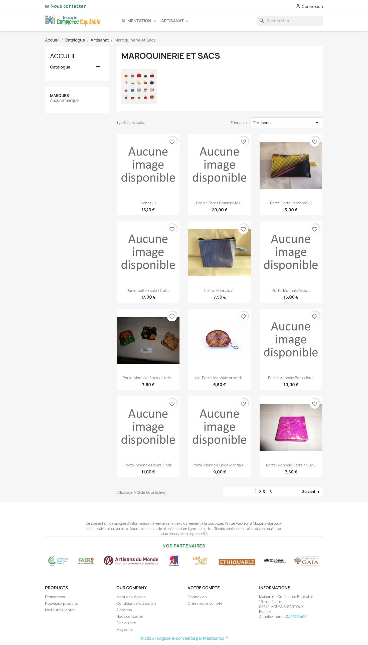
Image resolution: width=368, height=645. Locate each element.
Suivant (311, 492)
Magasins (124, 629)
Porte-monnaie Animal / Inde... (148, 377)
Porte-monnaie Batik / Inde (291, 377)
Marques (59, 95)
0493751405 (296, 616)
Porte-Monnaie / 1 (219, 290)
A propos (124, 609)
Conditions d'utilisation (136, 603)
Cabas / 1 (148, 203)
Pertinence (286, 123)
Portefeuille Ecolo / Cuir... (148, 290)
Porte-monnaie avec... (291, 290)
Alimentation (136, 21)
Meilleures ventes (60, 609)
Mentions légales (131, 596)
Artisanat (173, 21)
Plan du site (126, 622)
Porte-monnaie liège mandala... (220, 465)
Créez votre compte (205, 603)
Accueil (63, 56)
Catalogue (60, 67)
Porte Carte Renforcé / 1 (291, 203)
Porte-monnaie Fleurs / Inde (148, 465)
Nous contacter (129, 616)
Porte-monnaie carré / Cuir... (291, 465)
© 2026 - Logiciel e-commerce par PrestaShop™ (184, 638)
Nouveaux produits (61, 603)
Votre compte (204, 587)
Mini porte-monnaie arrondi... (220, 377)
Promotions (55, 596)
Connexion (197, 596)
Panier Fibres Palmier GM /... (219, 203)
